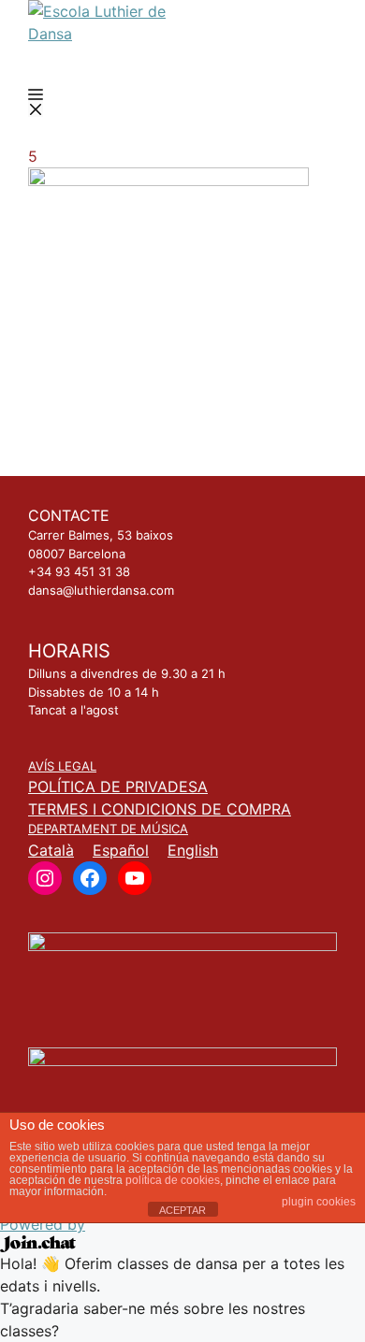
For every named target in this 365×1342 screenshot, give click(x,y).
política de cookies (172, 1180)
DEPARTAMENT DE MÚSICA (108, 828)
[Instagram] (45, 878)
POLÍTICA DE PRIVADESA (118, 786)
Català (51, 850)
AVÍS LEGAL (62, 765)
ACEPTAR (182, 1210)
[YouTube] (135, 878)
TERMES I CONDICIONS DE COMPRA (159, 809)
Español (121, 850)
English (193, 850)
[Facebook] (90, 878)
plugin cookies (319, 1201)
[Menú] (35, 102)
